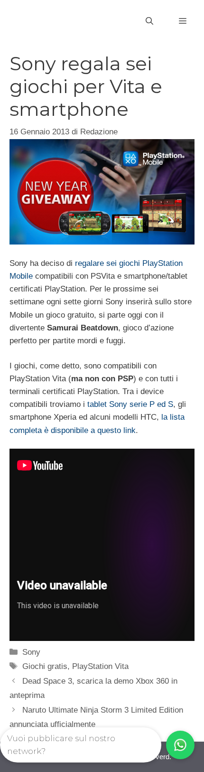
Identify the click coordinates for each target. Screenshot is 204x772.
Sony (31, 652)
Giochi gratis (44, 666)
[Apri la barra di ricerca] (149, 21)
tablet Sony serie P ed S (130, 404)
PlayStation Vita (100, 666)
